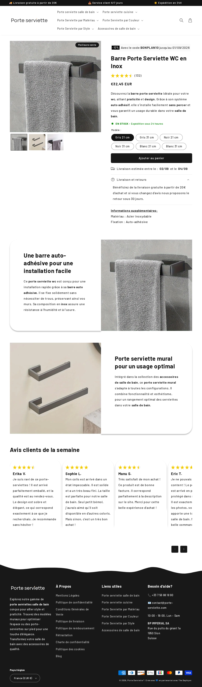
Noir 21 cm (171, 137)
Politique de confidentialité (74, 602)
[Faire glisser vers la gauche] (174, 549)
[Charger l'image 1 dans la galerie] (19, 142)
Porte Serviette (135, 680)
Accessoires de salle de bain (121, 630)
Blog (59, 656)
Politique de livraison (70, 621)
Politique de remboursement (75, 628)
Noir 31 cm (122, 146)
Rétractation (64, 635)
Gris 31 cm (147, 137)
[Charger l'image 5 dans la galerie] (37, 142)
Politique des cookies (70, 649)
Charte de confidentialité (73, 642)
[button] (77, 12)
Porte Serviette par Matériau (121, 609)
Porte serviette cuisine (117, 602)
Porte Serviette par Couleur (120, 616)
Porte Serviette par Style (118, 623)
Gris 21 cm (122, 137)
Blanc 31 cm (174, 146)
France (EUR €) (23, 678)
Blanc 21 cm (148, 146)
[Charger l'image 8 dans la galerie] (55, 142)
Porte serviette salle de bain (120, 595)
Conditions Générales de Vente (72, 612)
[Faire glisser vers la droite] (183, 549)
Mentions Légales (67, 595)
